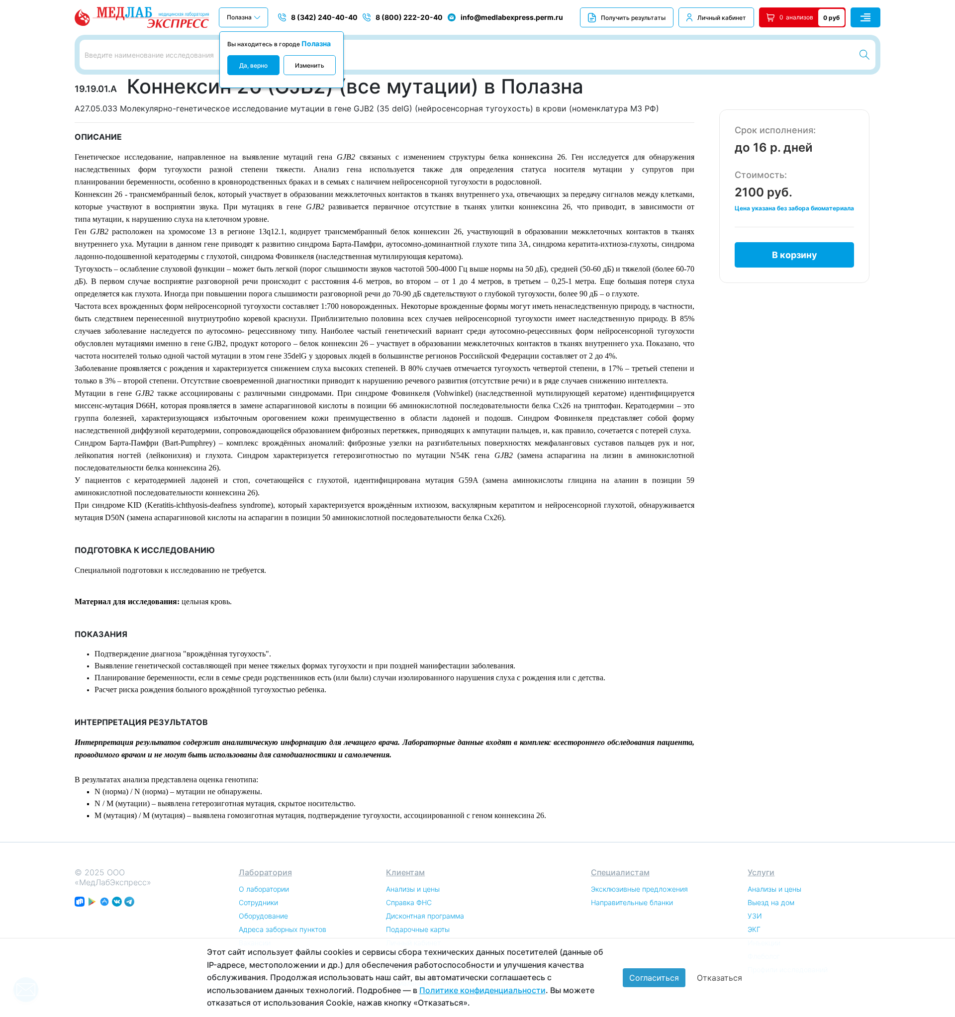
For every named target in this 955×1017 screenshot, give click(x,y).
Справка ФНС (409, 902)
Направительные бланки (632, 902)
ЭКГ (754, 929)
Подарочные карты (418, 929)
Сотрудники (258, 902)
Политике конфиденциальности (482, 990)
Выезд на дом (771, 902)
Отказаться (719, 978)
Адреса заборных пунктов (282, 929)
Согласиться (654, 978)
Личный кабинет (721, 17)
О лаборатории (264, 889)
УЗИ (755, 916)
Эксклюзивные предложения (639, 889)
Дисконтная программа (425, 916)
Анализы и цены (413, 889)
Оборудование (263, 916)
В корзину (794, 255)
